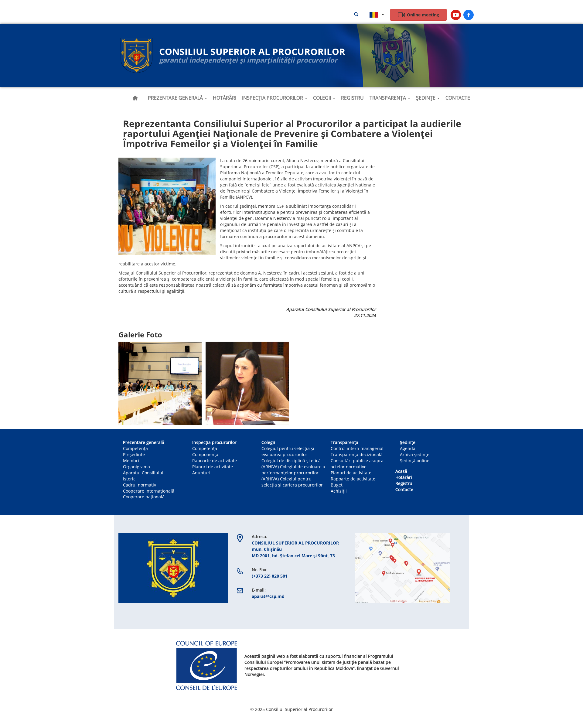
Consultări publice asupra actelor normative (357, 463)
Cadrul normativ (139, 485)
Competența (135, 448)
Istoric (129, 479)
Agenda (407, 448)
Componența (205, 454)
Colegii (322, 97)
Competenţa (204, 448)
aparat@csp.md (268, 596)
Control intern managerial (357, 448)
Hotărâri (224, 97)
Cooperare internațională (148, 491)
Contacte (457, 97)
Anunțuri (201, 473)
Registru (352, 97)
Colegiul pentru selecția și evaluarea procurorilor (287, 451)
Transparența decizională (357, 454)
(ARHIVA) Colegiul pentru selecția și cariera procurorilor (292, 482)
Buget (337, 485)
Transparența (388, 97)
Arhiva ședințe (414, 454)
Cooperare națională (144, 497)
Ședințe (426, 97)
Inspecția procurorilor (273, 97)
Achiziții (339, 491)
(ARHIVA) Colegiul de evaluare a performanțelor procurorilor (293, 470)
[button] (167, 206)
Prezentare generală (176, 97)
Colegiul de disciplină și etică (291, 460)
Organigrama (136, 466)
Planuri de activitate (212, 466)
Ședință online (414, 460)
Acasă (135, 98)
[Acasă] (136, 55)
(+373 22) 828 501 (270, 576)
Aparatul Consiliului (143, 473)
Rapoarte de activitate (214, 460)
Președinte (134, 454)
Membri (131, 460)
